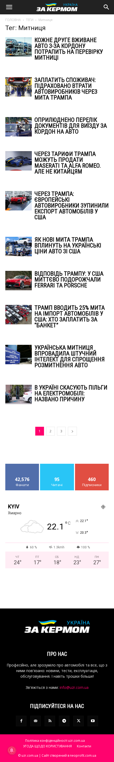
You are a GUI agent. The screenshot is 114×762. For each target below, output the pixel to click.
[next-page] (72, 431)
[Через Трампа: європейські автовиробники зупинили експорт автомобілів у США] (18, 200)
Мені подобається (22, 466)
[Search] (106, 7)
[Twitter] (78, 721)
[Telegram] (64, 721)
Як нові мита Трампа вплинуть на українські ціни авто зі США (67, 245)
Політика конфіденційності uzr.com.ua (55, 740)
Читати (57, 466)
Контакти (84, 746)
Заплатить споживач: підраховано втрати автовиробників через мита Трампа (65, 89)
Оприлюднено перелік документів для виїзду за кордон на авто (70, 126)
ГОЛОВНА (13, 20)
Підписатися (92, 466)
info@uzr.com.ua (74, 687)
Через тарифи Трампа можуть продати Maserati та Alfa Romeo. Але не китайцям (67, 163)
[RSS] (50, 721)
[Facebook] (21, 721)
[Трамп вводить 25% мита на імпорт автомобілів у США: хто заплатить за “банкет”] (18, 314)
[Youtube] (92, 721)
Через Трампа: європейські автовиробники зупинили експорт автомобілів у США (71, 205)
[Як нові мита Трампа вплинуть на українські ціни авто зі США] (18, 246)
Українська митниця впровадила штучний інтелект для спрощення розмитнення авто (69, 356)
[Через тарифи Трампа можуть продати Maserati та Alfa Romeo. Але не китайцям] (18, 161)
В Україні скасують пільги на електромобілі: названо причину (70, 393)
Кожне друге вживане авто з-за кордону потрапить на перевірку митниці (68, 49)
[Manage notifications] (11, 750)
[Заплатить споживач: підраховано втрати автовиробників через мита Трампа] (18, 87)
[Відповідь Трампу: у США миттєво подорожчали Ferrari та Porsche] (18, 280)
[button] (9, 7)
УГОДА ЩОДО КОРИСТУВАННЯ (47, 746)
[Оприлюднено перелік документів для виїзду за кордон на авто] (18, 126)
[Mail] (35, 721)
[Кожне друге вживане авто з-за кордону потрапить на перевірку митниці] (18, 47)
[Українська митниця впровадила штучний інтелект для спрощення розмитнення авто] (18, 354)
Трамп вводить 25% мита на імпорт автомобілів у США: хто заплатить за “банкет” (69, 316)
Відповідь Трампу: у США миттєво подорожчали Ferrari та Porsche (68, 279)
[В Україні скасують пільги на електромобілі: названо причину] (18, 394)
